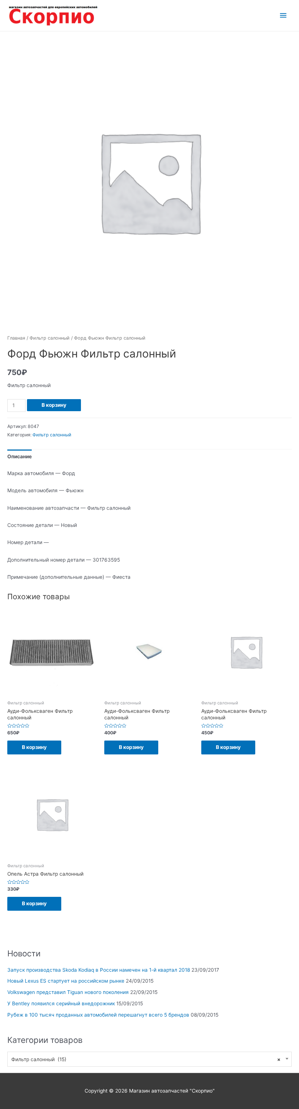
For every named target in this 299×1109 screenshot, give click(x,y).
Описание (19, 456)
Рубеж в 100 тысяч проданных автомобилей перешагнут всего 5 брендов (98, 1015)
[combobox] (149, 1059)
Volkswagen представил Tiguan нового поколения (68, 992)
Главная (16, 338)
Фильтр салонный (50, 338)
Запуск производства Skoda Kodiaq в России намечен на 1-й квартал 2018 (98, 970)
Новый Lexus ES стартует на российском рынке (65, 981)
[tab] (19, 457)
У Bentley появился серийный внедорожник (61, 1003)
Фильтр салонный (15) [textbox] (145, 1059)
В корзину (54, 405)
